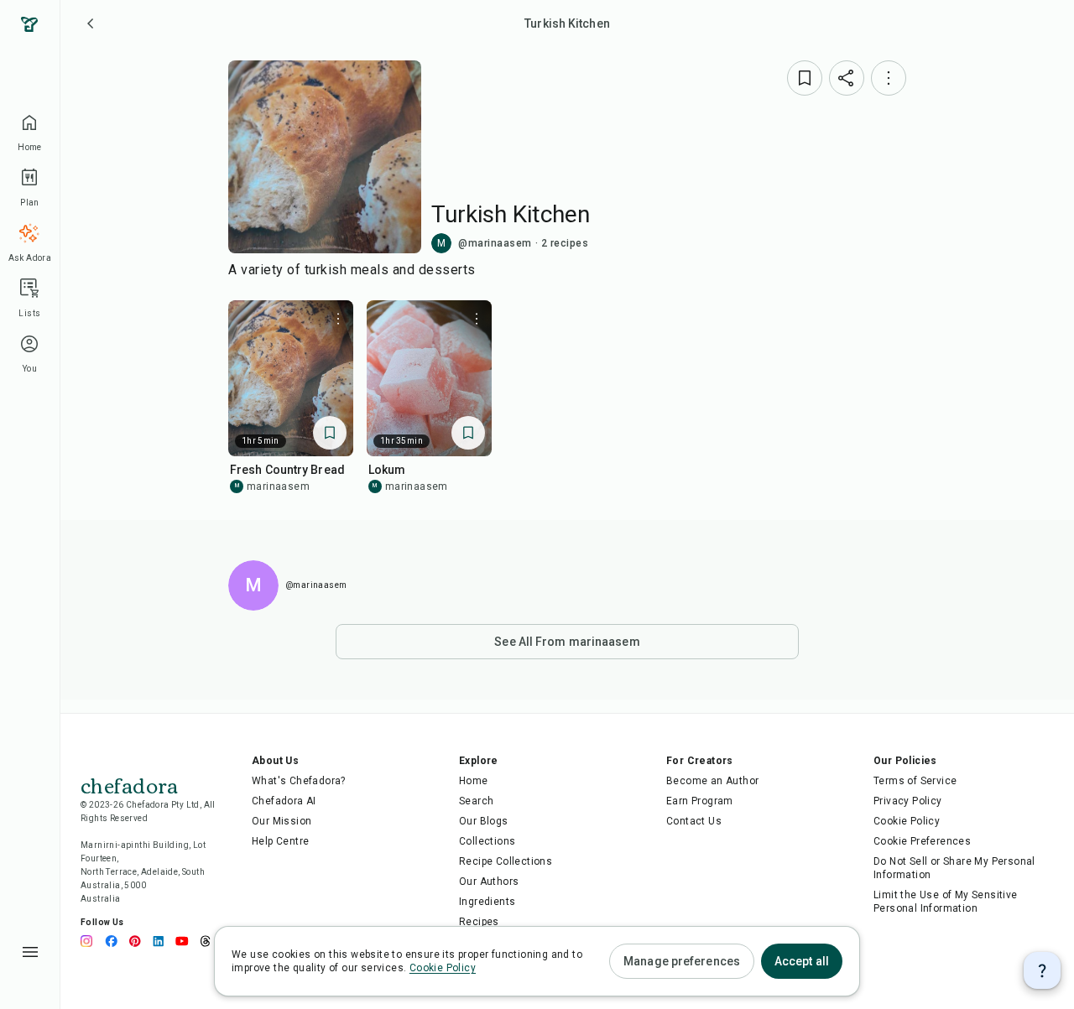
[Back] (90, 23)
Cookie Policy (906, 821)
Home (473, 781)
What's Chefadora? (299, 781)
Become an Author (712, 781)
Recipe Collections (505, 861)
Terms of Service (915, 781)
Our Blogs (483, 821)
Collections (487, 841)
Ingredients (487, 902)
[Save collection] (804, 78)
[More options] (888, 78)
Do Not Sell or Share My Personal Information (954, 868)
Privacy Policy (907, 801)
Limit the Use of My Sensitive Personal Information (945, 901)
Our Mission (281, 821)
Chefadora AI (284, 801)
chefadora (129, 784)
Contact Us (694, 821)
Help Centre (280, 841)
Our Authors (489, 881)
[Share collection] (846, 78)
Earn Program (699, 801)
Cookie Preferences (922, 841)
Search (476, 801)
